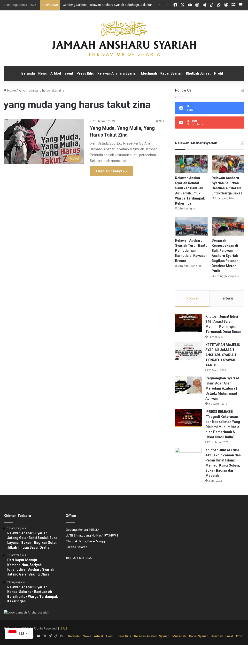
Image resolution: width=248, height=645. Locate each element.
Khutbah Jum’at (198, 73)
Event (68, 73)
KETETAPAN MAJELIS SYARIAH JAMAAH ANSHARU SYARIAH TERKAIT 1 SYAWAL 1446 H (222, 355)
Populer (192, 298)
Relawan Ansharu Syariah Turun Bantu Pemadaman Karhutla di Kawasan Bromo (191, 250)
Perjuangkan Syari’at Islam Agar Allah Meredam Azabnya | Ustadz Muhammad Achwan (222, 388)
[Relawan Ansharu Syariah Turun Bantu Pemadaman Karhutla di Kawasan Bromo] (191, 226)
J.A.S (64, 628)
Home (11, 90)
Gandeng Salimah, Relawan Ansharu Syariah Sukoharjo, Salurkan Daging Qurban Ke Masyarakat (129, 5)
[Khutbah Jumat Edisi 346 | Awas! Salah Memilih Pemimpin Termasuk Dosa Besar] (188, 323)
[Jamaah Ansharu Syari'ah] (124, 38)
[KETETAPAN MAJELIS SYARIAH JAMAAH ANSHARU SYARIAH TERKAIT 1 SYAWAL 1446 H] (188, 351)
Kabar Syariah (171, 73)
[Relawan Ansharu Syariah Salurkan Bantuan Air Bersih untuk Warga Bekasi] (228, 164)
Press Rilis (85, 73)
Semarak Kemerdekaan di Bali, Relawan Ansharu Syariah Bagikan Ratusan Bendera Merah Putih (225, 255)
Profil (218, 73)
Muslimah (149, 73)
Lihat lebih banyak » (111, 171)
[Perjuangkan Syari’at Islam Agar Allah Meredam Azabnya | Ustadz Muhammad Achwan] (188, 385)
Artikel (55, 73)
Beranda (28, 73)
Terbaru (227, 298)
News (42, 73)
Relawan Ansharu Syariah (117, 73)
